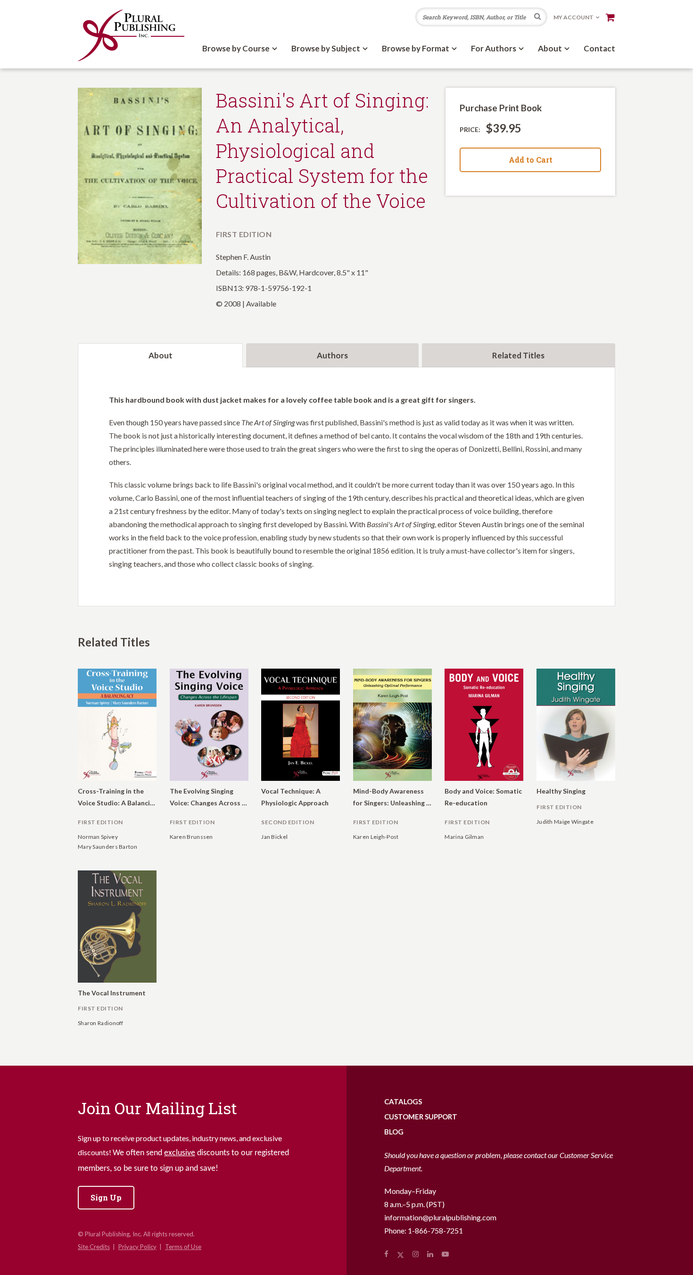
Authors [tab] (332, 355)
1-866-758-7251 (435, 1230)
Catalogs (403, 1101)
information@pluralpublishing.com (440, 1217)
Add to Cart (531, 160)
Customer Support (420, 1116)
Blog (394, 1131)
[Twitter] (400, 1254)
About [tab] (160, 355)
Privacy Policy (137, 1246)
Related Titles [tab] (518, 355)
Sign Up (106, 1197)
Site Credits (94, 1246)
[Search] (538, 17)
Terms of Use (183, 1246)
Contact (599, 48)
